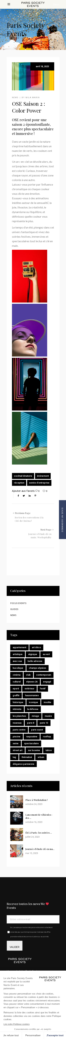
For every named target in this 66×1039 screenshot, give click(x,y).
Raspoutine (31, 736)
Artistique (18, 654)
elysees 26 (31, 681)
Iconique (33, 702)
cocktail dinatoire (23, 476)
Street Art (17, 750)
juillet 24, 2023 (32, 836)
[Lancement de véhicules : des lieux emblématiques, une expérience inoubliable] (16, 818)
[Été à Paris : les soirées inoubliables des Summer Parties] (16, 834)
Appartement (19, 647)
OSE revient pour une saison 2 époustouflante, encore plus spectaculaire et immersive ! (33, 126)
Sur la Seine (34, 750)
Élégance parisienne (23, 764)
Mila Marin (33, 97)
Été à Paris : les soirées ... (38, 832)
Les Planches (19, 716)
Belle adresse (35, 661)
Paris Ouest (37, 729)
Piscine (16, 736)
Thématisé (27, 757)
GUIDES (14, 609)
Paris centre (19, 729)
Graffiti (16, 695)
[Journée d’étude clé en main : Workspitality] (16, 850)
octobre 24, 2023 (33, 804)
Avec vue (17, 661)
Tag (14, 757)
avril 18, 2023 (42, 66)
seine (15, 743)
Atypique (32, 654)
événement (43, 476)
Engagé (47, 681)
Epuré (16, 688)
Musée (48, 716)
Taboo (49, 750)
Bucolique (18, 668)
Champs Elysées (37, 668)
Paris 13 (44, 723)
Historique (18, 702)
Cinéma (16, 674)
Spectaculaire (31, 743)
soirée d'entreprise (39, 482)
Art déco (36, 647)
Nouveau (17, 723)
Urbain (41, 757)
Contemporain (43, 674)
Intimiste (17, 709)
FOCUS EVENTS (18, 603)
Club (28, 674)
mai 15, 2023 (31, 853)
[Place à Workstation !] (16, 801)
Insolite (47, 702)
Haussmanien (32, 695)
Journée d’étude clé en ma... (39, 848)
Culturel (17, 681)
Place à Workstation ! (36, 799)
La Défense (32, 709)
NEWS (15, 97)
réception (19, 482)
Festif (43, 688)
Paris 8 (30, 723)
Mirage (35, 716)
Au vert (46, 654)
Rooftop (47, 736)
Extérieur (29, 688)
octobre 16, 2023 (33, 822)
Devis (56, 4)
